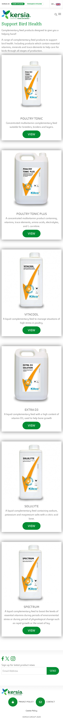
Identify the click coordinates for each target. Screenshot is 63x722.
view (31, 134)
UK (52, 4)
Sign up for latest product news (18, 665)
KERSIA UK (6, 4)
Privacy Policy (25, 701)
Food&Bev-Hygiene (34, 4)
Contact (50, 701)
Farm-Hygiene (17, 4)
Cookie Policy (31, 710)
